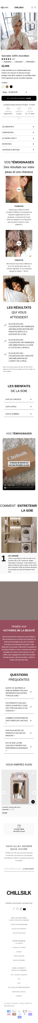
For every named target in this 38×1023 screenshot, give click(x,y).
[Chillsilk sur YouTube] (24, 909)
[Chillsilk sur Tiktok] (20, 909)
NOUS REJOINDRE (19, 960)
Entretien (19, 952)
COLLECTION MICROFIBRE (19, 924)
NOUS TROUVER (19, 956)
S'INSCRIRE (28, 869)
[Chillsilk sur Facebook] (13, 909)
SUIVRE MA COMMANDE (19, 970)
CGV (19, 979)
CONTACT (19, 996)
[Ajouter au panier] (33, 802)
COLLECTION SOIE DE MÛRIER (19, 920)
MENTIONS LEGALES (19, 992)
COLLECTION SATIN (19, 933)
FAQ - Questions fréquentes (19, 974)
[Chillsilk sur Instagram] (17, 909)
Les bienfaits (19, 943)
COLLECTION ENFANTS (19, 929)
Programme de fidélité (19, 947)
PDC (19, 983)
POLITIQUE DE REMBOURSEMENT (19, 987)
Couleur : (5, 83)
